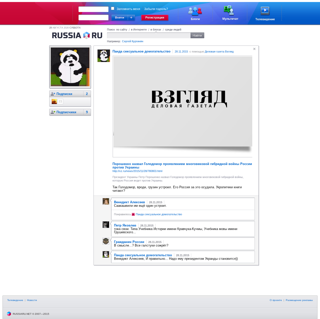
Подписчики (66, 112)
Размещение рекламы (299, 300)
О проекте (276, 300)
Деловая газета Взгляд (219, 51)
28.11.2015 (181, 51)
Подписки (64, 94)
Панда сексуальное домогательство (159, 214)
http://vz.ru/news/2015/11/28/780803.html (137, 171)
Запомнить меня (128, 9)
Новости (32, 300)
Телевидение (15, 300)
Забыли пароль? (156, 9)
